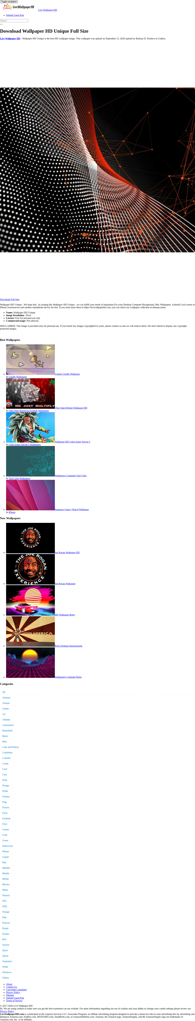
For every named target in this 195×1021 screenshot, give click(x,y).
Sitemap (10, 995)
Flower (5, 807)
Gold (4, 835)
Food (4, 813)
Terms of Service (14, 1000)
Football (6, 818)
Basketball (7, 730)
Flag (4, 802)
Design (5, 785)
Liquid (5, 857)
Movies (5, 884)
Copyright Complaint (16, 989)
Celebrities (7, 752)
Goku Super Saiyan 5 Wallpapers (25, 444)
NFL (4, 901)
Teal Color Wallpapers (19, 478)
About (9, 984)
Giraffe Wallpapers (18, 376)
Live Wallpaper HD (47, 10)
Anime (5, 708)
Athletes (6, 719)
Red (4, 939)
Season (5, 944)
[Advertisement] (91, 63)
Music (5, 890)
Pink (4, 917)
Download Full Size (9, 299)
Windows (6, 972)
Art (3, 714)
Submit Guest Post (15, 15)
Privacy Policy (13, 992)
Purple (5, 928)
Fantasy (6, 796)
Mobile (5, 873)
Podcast (6, 923)
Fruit (4, 824)
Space (5, 950)
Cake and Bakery (10, 747)
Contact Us (11, 987)
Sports (5, 955)
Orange (5, 912)
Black (5, 736)
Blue (4, 741)
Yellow (5, 977)
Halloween (7, 846)
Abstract (6, 697)
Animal (5, 703)
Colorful (6, 758)
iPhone (12, 512)
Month (5, 879)
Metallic (6, 868)
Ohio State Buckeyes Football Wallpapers (29, 410)
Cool (4, 769)
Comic (5, 763)
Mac (4, 862)
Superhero (7, 961)
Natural (5, 895)
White (5, 966)
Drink (5, 791)
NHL (4, 906)
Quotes (5, 934)
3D (3, 692)
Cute (4, 774)
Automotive (8, 725)
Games (5, 829)
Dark (4, 780)
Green (5, 840)
